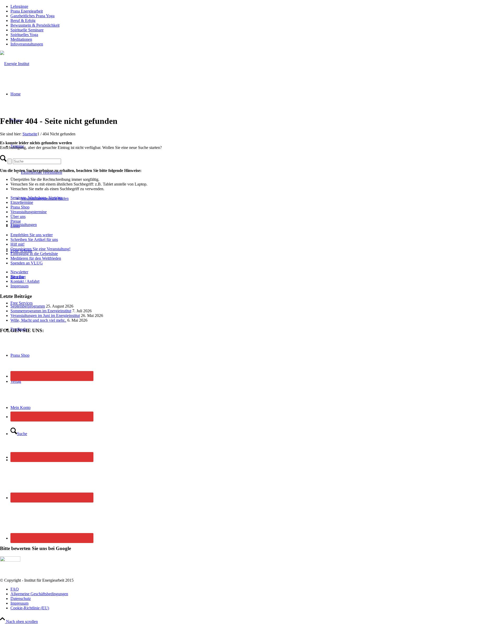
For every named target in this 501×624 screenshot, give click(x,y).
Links (15, 226)
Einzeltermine (21, 202)
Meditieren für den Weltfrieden (35, 258)
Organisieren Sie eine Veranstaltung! (40, 249)
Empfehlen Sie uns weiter (31, 235)
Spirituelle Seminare (27, 30)
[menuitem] (255, 6)
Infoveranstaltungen (26, 44)
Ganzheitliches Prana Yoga (32, 16)
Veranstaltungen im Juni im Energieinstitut (45, 315)
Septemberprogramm (27, 306)
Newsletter (19, 272)
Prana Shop (19, 207)
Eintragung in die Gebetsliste (34, 253)
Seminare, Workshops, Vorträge (36, 197)
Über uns (18, 216)
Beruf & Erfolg (22, 20)
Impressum (19, 286)
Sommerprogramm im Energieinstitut (40, 311)
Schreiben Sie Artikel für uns (34, 239)
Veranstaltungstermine (28, 212)
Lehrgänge (19, 6)
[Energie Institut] (14, 63)
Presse (15, 221)
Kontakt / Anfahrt (24, 281)
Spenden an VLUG (26, 263)
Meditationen (21, 39)
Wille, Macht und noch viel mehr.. (38, 320)
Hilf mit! (17, 244)
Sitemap (17, 276)
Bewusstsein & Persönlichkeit (34, 25)
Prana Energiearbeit (26, 11)
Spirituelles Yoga (24, 34)
